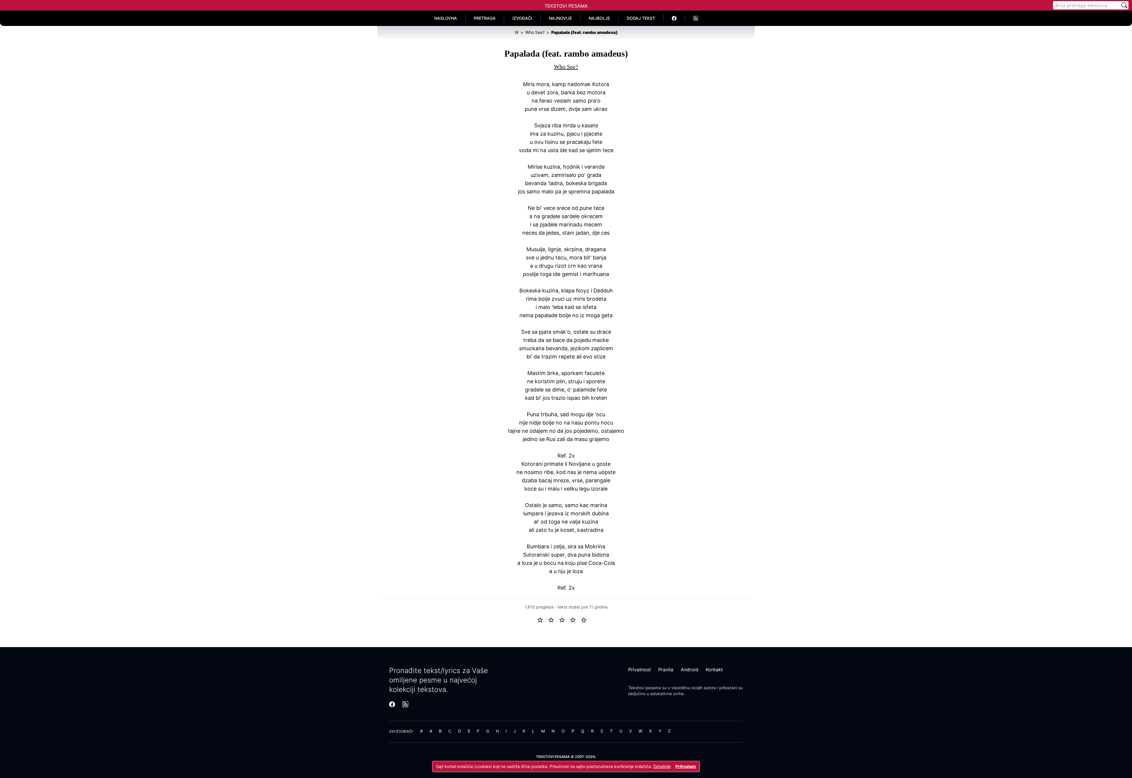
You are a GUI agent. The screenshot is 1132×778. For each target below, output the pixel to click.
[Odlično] (585, 619)
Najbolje (599, 18)
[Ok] (564, 619)
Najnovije (560, 18)
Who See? (566, 66)
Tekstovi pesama (644, 687)
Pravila (665, 669)
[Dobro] (575, 619)
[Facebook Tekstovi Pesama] (674, 18)
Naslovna (445, 18)
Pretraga (485, 18)
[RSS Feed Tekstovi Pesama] (695, 18)
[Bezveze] (553, 619)
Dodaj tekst (641, 18)
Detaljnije (662, 766)
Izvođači (522, 18)
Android (689, 669)
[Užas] (542, 619)
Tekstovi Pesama (566, 6)
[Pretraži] (1124, 5)
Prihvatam (685, 766)
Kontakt (714, 669)
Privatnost (639, 669)
